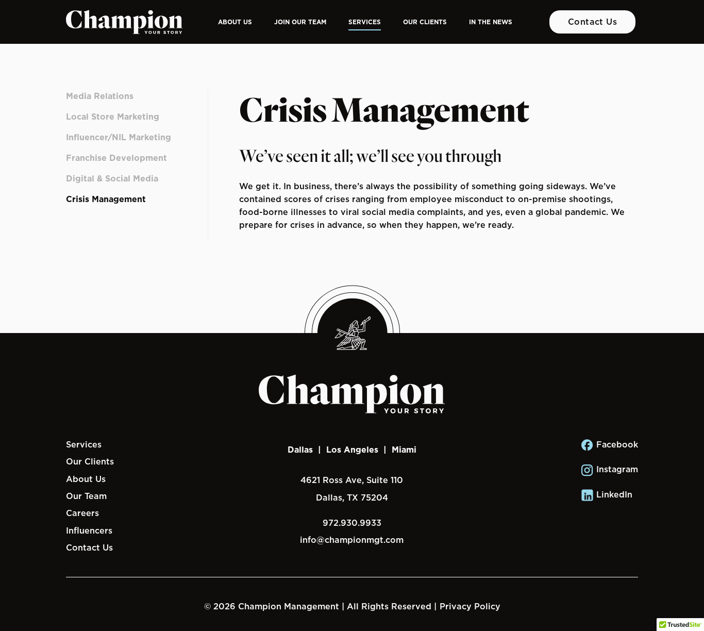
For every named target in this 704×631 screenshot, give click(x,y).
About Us (235, 22)
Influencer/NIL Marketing (118, 137)
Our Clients (425, 22)
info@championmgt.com (352, 540)
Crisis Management (106, 199)
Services (364, 22)
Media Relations (99, 96)
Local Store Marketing (112, 117)
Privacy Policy (470, 606)
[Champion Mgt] (124, 22)
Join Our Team (300, 22)
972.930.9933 (352, 523)
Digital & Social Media (112, 179)
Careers (82, 513)
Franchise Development (116, 158)
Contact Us (592, 21)
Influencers (89, 530)
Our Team (86, 496)
